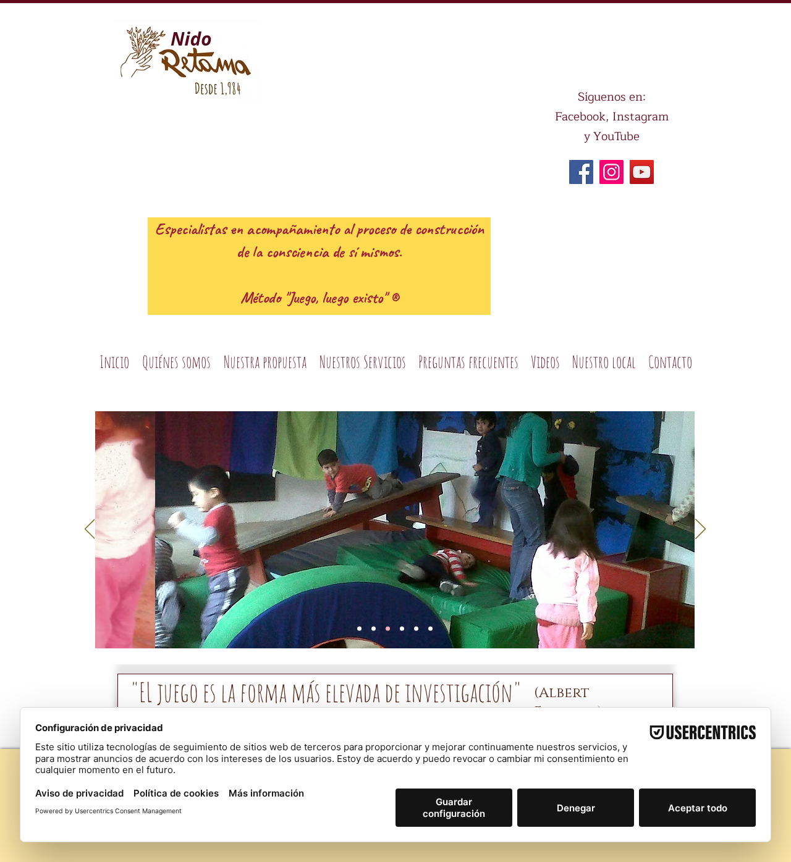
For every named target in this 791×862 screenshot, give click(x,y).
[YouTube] (642, 172)
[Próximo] (700, 530)
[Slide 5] (402, 628)
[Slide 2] (430, 628)
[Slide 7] (416, 628)
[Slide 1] (359, 628)
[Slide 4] (388, 628)
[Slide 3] (373, 628)
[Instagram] (611, 172)
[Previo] (90, 530)
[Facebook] (581, 172)
